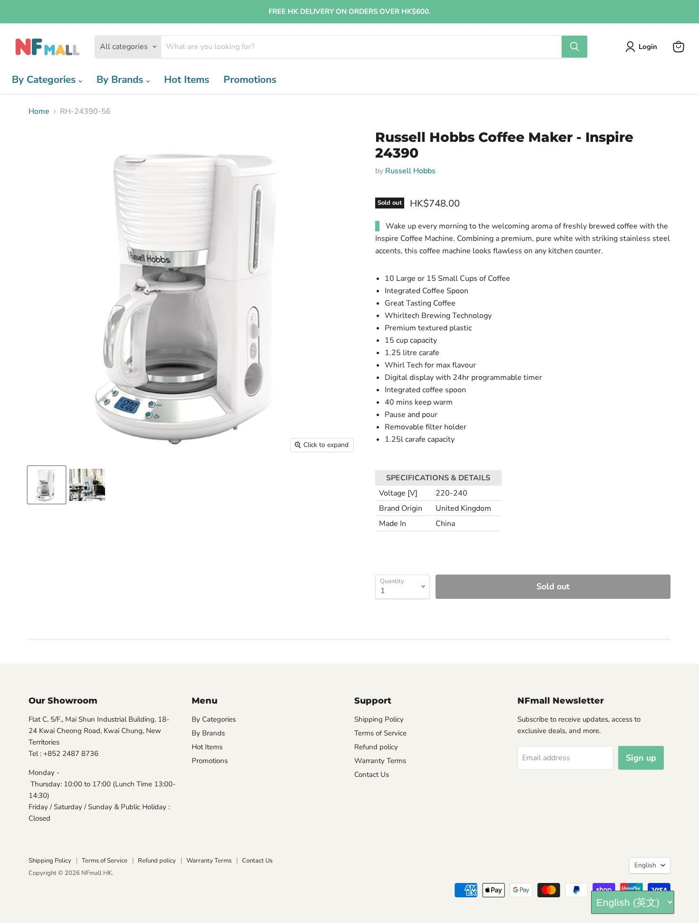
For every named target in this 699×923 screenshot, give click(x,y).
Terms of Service (380, 733)
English (645, 865)
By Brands (121, 79)
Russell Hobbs (410, 171)
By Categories (45, 79)
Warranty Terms (380, 760)
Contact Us (371, 774)
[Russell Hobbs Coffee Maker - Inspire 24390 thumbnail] (47, 485)
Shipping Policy (379, 719)
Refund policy (376, 747)
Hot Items (186, 79)
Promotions (249, 79)
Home (39, 111)
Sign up (641, 758)
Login (648, 46)
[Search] (574, 47)
